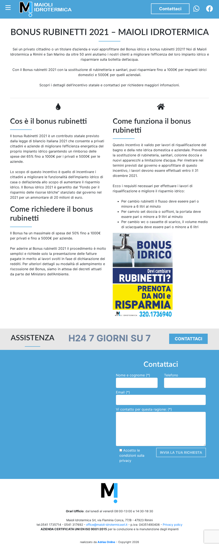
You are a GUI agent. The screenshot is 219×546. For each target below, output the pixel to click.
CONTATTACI (188, 338)
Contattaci (170, 8)
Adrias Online (106, 542)
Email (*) (123, 392)
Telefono (171, 375)
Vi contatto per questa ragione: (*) (144, 409)
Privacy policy (172, 524)
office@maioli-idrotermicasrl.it (106, 524)
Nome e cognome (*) (133, 375)
